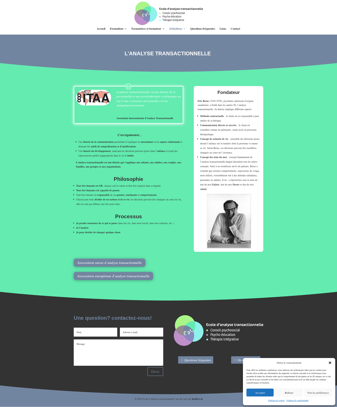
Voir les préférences (318, 392)
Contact (235, 29)
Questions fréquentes (202, 29)
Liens (223, 29)
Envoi (155, 371)
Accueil (101, 29)
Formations (116, 29)
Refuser (289, 392)
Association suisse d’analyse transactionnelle (109, 262)
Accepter (260, 392)
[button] (330, 363)
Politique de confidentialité (297, 400)
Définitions (175, 29)
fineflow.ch (197, 399)
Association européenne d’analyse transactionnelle (113, 276)
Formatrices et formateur (146, 29)
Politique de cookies (276, 400)
